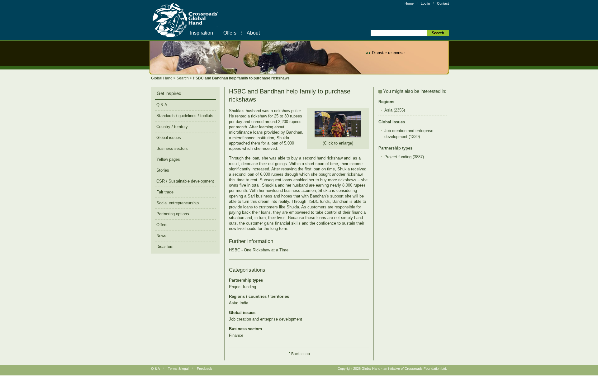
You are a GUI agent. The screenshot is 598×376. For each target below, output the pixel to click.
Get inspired (169, 93)
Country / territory (172, 126)
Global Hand (162, 78)
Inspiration (201, 33)
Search (183, 78)
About (253, 33)
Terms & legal (178, 368)
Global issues (168, 137)
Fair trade (164, 192)
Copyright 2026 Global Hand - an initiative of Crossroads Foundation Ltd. (392, 368)
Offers (229, 33)
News (161, 235)
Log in (425, 3)
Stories (162, 170)
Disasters (164, 246)
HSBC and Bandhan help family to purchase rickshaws (241, 78)
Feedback (204, 368)
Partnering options (172, 214)
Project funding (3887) (404, 157)
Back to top (300, 354)
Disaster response (388, 52)
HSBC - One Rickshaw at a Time (258, 250)
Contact (443, 3)
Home (409, 3)
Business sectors (172, 148)
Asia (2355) (394, 110)
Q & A (161, 104)
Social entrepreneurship (177, 203)
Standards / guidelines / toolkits (184, 115)
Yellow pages (168, 159)
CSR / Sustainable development (185, 181)
